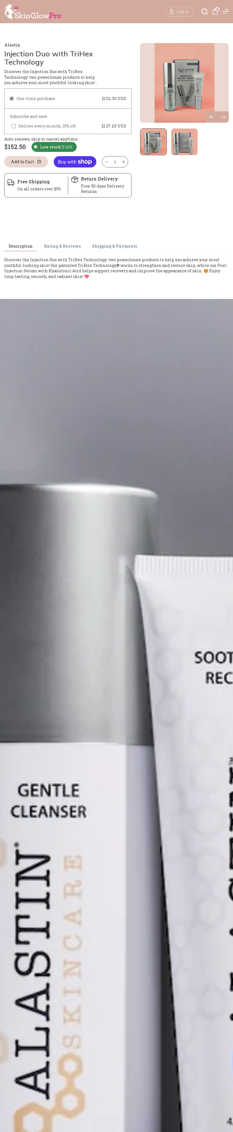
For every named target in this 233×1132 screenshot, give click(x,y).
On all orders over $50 (39, 189)
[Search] (204, 12)
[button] (223, 117)
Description (21, 246)
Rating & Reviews (62, 246)
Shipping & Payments (114, 246)
